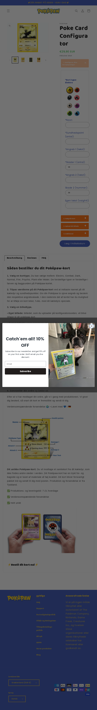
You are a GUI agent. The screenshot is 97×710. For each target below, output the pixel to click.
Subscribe (25, 371)
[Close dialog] (92, 326)
